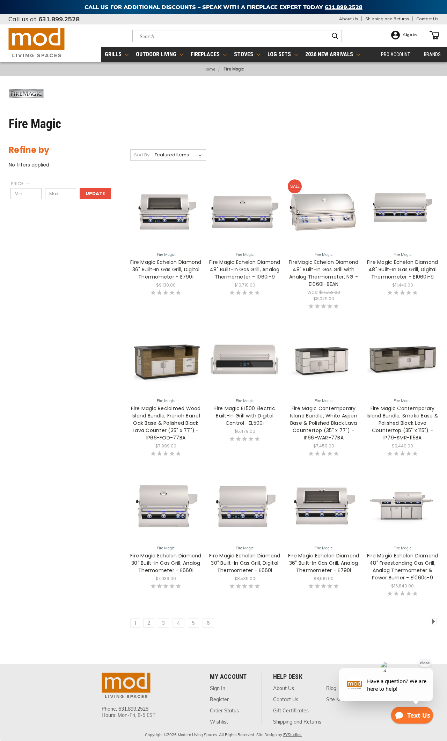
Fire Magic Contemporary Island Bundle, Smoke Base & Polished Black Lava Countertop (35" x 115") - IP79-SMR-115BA (402, 423)
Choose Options (165, 249)
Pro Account (395, 54)
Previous (432, 701)
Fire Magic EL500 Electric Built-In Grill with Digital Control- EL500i (244, 416)
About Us (348, 18)
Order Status (224, 710)
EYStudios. (292, 734)
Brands (432, 54)
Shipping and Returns (387, 18)
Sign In (410, 34)
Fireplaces (206, 54)
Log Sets (280, 54)
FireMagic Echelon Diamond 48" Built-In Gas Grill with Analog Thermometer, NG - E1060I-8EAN (323, 273)
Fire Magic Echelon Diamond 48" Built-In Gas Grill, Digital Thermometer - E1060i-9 (402, 269)
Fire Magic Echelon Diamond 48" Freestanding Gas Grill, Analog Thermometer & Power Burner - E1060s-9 (402, 566)
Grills (114, 54)
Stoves (244, 54)
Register (219, 699)
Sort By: (142, 154)
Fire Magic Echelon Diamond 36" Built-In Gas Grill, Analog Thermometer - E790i (323, 563)
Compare (163, 236)
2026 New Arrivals (329, 54)
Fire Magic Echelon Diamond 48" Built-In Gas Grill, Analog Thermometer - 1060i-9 (244, 269)
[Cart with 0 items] (434, 35)
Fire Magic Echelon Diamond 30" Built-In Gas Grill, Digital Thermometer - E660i (244, 563)
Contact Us (427, 18)
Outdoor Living (157, 54)
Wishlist (219, 722)
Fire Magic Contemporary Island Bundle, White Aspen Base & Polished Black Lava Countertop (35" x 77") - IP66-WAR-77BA (323, 423)
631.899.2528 (59, 19)
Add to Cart (166, 395)
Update (95, 193)
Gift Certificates (291, 710)
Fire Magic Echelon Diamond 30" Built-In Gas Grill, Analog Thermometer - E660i (165, 563)
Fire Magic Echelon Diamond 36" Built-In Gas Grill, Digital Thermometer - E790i (165, 269)
